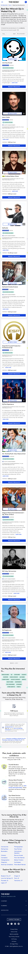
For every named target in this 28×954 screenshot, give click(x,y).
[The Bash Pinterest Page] (15, 924)
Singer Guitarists (14, 677)
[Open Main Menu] (2, 2)
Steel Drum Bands (10, 684)
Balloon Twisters (18, 860)
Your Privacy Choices (14, 936)
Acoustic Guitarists (15, 679)
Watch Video (13, 59)
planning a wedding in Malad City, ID (15, 738)
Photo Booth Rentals (20, 864)
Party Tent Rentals (19, 857)
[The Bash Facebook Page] (12, 924)
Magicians (4, 862)
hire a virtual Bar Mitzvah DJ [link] (14, 728)
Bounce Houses (18, 855)
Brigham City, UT (6, 876)
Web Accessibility (14, 934)
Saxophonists (18, 681)
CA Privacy (14, 939)
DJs (11, 674)
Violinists (24, 674)
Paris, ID (16, 878)
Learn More (14, 82)
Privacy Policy (13, 929)
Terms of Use (14, 931)
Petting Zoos (4, 849)
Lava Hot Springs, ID (7, 878)
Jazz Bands (22, 677)
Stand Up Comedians (7, 864)
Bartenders (4, 851)
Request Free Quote (14, 86)
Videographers (5, 860)
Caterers (3, 855)
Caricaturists (4, 846)
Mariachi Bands (5, 674)
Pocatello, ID (4, 880)
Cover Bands (17, 674)
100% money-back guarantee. (18, 786)
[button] (14, 901)
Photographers (18, 846)
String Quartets (11, 686)
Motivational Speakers (17, 852)
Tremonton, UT (18, 880)
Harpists (24, 679)
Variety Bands (10, 681)
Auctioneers (17, 862)
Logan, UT (4, 883)
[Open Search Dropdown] (26, 2)
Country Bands (5, 679)
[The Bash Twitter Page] (19, 924)
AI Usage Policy (14, 944)
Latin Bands (19, 684)
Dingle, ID (17, 876)
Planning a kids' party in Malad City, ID (12, 740)
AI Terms (14, 941)
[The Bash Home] (14, 2)
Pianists (19, 686)
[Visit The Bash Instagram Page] (8, 924)
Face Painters (18, 849)
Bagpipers (5, 677)
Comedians (4, 857)
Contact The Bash (14, 919)
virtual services (9, 727)
